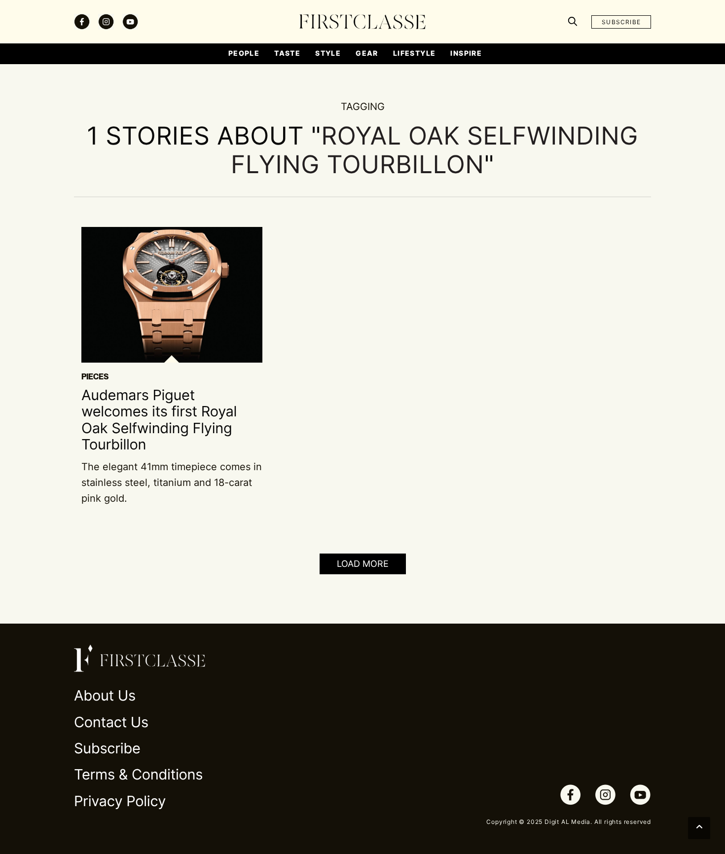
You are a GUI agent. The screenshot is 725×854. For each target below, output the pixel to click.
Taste (287, 53)
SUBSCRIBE (621, 22)
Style (328, 53)
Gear (367, 53)
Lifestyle (414, 53)
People (243, 53)
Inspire (466, 53)
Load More (363, 563)
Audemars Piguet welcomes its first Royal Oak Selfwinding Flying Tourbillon (159, 420)
